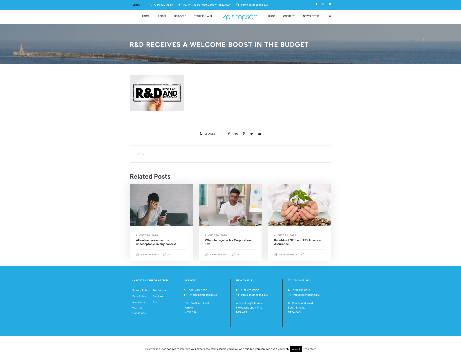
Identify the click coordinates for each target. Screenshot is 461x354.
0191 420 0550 (198, 290)
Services (180, 16)
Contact (289, 16)
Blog (271, 16)
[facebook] (316, 4)
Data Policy (139, 296)
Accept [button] (296, 349)
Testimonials (203, 16)
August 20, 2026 (147, 235)
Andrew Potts (150, 254)
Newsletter (311, 16)
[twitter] (330, 4)
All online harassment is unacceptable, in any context (156, 242)
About (162, 16)
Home (146, 16)
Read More (309, 349)
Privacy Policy (140, 290)
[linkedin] (323, 4)
